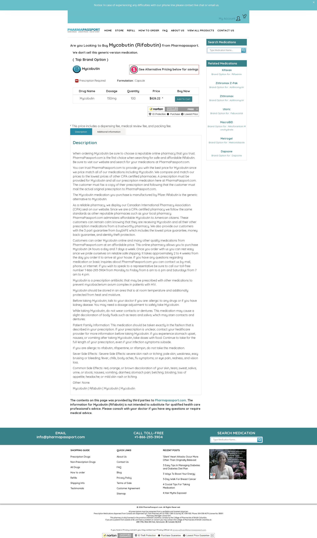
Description (81, 131)
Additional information (109, 131)
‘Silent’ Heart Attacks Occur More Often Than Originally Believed (180, 458)
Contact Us (123, 462)
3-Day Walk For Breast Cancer (179, 479)
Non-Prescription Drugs (83, 462)
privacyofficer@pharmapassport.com (189, 530)
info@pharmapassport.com (61, 437)
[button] (173, 112)
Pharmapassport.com (170, 400)
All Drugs (75, 467)
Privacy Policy (124, 477)
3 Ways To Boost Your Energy (179, 473)
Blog (119, 472)
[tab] (81, 131)
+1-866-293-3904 (148, 437)
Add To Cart (183, 99)
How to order (77, 472)
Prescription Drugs (80, 456)
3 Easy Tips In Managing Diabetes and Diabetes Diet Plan (181, 467)
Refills (73, 477)
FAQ (119, 467)
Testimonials (77, 488)
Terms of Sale (124, 483)
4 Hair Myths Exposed (174, 493)
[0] (244, 16)
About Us (122, 456)
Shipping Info (77, 483)
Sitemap (121, 493)
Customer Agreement (128, 488)
